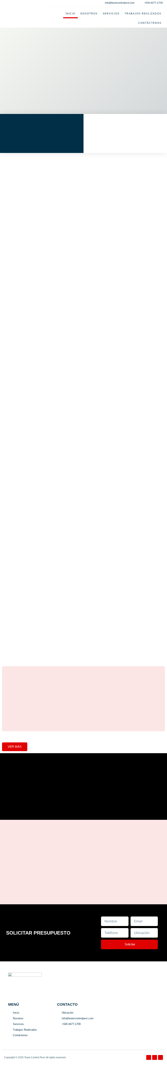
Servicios (111, 13)
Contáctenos (150, 23)
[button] (83, 732)
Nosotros (89, 13)
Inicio (70, 13)
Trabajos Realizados (143, 13)
